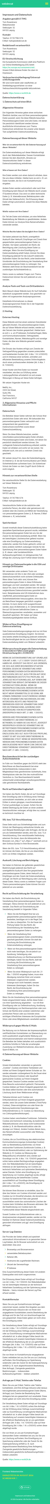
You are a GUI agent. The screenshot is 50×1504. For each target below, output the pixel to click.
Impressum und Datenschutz (25, 1496)
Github (26, 1487)
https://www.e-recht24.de (20, 93)
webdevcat (7, 3)
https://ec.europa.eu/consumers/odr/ (19, 67)
